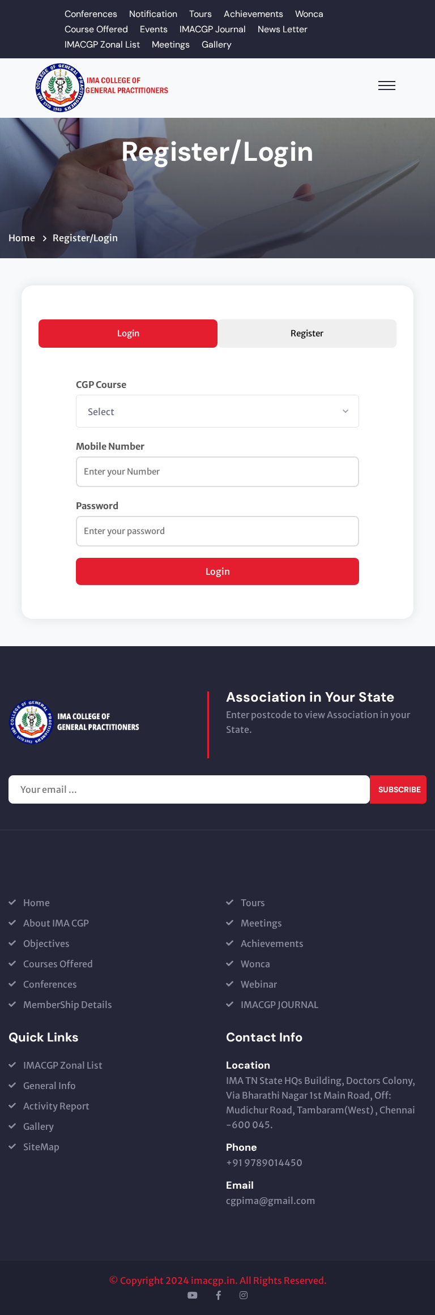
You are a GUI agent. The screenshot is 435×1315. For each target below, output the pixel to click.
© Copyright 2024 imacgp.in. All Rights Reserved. (218, 1280)
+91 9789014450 (264, 1162)
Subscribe (399, 789)
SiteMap (41, 1146)
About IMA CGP (56, 923)
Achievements (253, 14)
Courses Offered (58, 964)
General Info (49, 1085)
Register (307, 333)
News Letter (283, 29)
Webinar (259, 984)
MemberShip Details (67, 1004)
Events (154, 29)
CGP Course (101, 384)
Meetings (171, 44)
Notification (153, 14)
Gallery (217, 44)
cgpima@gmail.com (270, 1200)
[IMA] (102, 87)
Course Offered (96, 29)
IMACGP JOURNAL (279, 1004)
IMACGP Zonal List (102, 44)
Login (128, 333)
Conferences (91, 14)
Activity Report (56, 1106)
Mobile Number (110, 446)
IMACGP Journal (213, 29)
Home (23, 238)
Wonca (309, 14)
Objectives (46, 943)
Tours (200, 14)
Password (97, 505)
